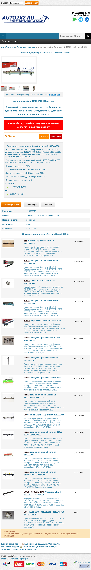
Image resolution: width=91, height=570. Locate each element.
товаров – (11, 41)
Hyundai (52, 95)
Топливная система (35, 216)
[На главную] (25, 19)
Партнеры (23, 559)
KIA (58, 95)
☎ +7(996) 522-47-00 (80, 13)
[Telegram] (81, 22)
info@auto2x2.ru (81, 15)
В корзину (44, 136)
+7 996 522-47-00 (11, 549)
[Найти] (88, 36)
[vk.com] (87, 22)
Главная (5, 559)
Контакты (14, 559)
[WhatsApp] (74, 22)
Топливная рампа (53, 216)
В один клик (56, 136)
